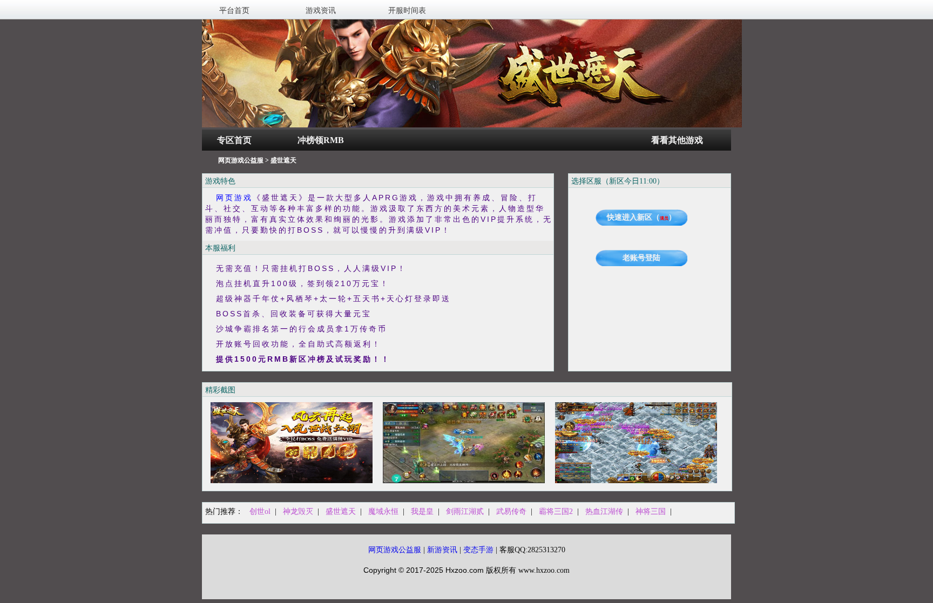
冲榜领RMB (321, 140)
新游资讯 (442, 550)
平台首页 (234, 10)
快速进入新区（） (641, 217)
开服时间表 (407, 10)
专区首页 (234, 140)
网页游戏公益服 (240, 160)
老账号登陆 (641, 258)
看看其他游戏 (677, 140)
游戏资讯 (321, 10)
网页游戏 (234, 197)
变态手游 (478, 550)
